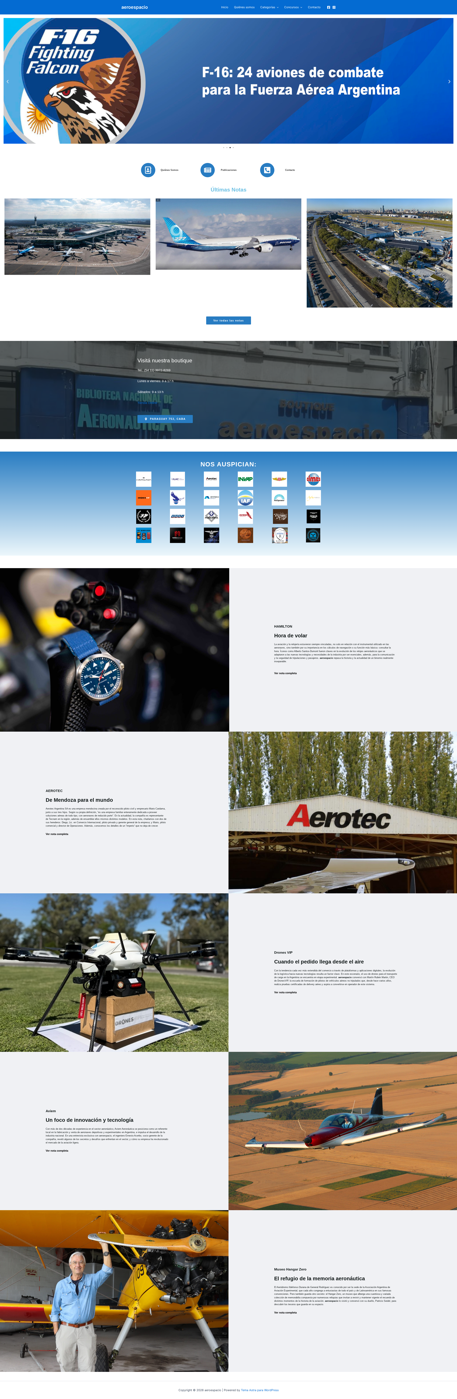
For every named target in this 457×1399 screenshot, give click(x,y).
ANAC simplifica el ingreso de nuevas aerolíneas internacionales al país (77, 249)
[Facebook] (328, 7)
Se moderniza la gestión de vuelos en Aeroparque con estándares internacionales (379, 249)
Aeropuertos (91, 261)
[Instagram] (334, 7)
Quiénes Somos (169, 170)
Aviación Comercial (113, 261)
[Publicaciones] (207, 170)
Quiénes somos (244, 7)
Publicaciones (229, 170)
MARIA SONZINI (67, 261)
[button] (277, 7)
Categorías (267, 7)
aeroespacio (134, 7)
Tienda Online (147, 403)
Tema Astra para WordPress (260, 1390)
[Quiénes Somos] (148, 170)
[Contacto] (267, 170)
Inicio (224, 7)
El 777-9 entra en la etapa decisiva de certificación (228, 249)
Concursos (291, 7)
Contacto (314, 7)
